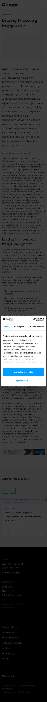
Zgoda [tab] (7, 326)
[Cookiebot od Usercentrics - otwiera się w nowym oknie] (33, 319)
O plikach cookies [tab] (36, 326)
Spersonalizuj (22, 380)
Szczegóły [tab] (19, 326)
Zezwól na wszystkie (23, 372)
